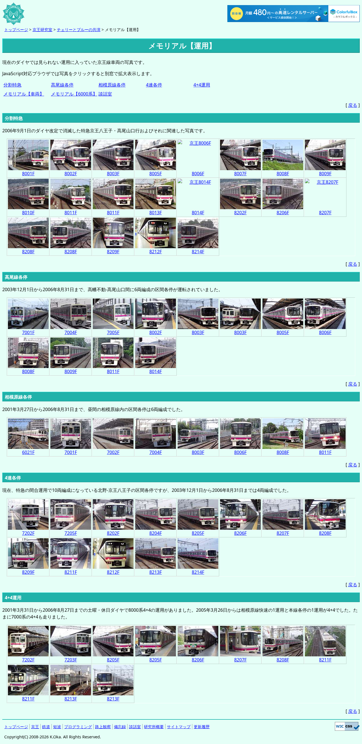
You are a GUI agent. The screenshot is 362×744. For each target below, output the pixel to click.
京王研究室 (42, 29)
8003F (113, 173)
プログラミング (78, 726)
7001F (28, 332)
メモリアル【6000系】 (74, 94)
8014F (198, 212)
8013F (155, 212)
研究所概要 (154, 726)
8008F (283, 173)
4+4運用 (201, 85)
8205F (198, 533)
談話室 (105, 94)
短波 (57, 726)
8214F (198, 251)
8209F (113, 251)
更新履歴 (202, 726)
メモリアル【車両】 (23, 94)
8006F (198, 173)
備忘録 (120, 726)
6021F (28, 452)
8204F (155, 533)
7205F (70, 533)
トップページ (16, 29)
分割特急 (12, 85)
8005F (155, 173)
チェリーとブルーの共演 (78, 29)
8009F (325, 173)
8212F (155, 251)
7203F (70, 660)
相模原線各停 (112, 85)
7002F (113, 452)
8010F (28, 212)
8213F (155, 572)
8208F (28, 251)
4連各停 (154, 85)
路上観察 (103, 726)
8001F (28, 173)
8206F (283, 212)
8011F (70, 212)
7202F (28, 533)
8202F (240, 212)
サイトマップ (179, 726)
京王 (35, 726)
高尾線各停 (62, 85)
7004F (70, 332)
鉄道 (46, 726)
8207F (325, 212)
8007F (240, 173)
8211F (70, 572)
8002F (70, 173)
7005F (113, 332)
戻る (352, 105)
